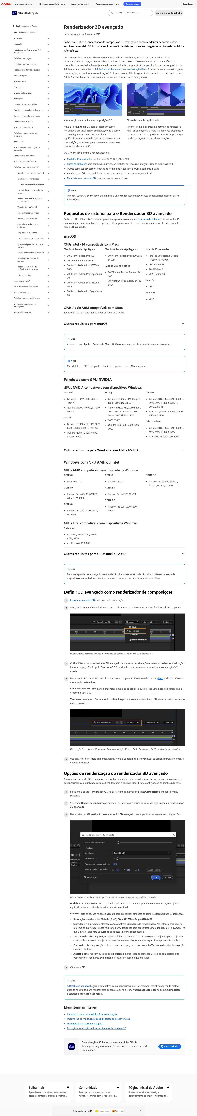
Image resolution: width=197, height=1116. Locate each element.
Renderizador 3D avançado (32, 184)
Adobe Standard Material (108, 69)
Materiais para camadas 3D (81, 178)
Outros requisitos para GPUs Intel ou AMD (95, 554)
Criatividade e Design (23, 4)
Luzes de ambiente (77, 164)
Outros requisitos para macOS (85, 324)
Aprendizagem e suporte (106, 4)
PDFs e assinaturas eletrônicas (51, 4)
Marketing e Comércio (80, 4)
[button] (177, 4)
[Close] (140, 1110)
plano (160, 678)
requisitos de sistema (149, 219)
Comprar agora (132, 4)
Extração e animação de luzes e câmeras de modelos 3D (96, 1028)
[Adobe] (6, 4)
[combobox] (130, 13)
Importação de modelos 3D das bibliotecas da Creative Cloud (98, 1018)
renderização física (137, 69)
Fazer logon (188, 4)
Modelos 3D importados (79, 159)
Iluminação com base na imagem (84, 1023)
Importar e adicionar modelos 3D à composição (92, 1014)
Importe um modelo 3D (82, 600)
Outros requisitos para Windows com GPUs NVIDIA (101, 450)
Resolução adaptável (80, 986)
